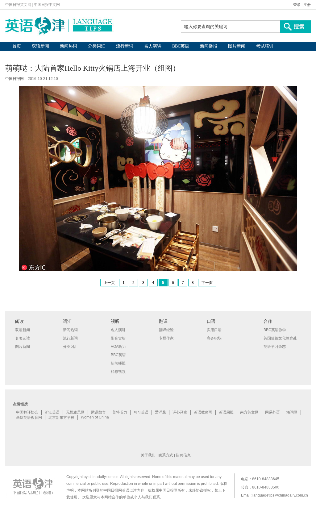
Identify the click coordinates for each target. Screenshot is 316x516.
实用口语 (214, 330)
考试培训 (264, 46)
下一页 (207, 283)
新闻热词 (68, 46)
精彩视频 (118, 371)
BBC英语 (180, 46)
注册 (307, 4)
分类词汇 (96, 46)
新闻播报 (208, 46)
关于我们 (148, 455)
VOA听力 (118, 346)
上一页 (109, 283)
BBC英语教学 (275, 330)
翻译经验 (166, 330)
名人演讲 (152, 46)
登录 (297, 4)
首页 (16, 46)
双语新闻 (40, 46)
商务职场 (214, 338)
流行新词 (124, 46)
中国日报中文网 (47, 4)
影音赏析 (118, 338)
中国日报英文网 (18, 4)
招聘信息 (183, 455)
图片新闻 (236, 46)
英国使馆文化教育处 (280, 338)
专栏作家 (166, 338)
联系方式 (165, 455)
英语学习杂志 (275, 346)
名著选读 (22, 338)
